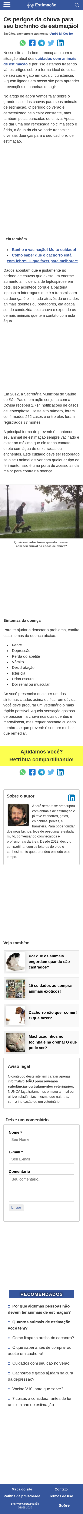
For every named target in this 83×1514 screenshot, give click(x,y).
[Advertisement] (41, 189)
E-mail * (16, 1152)
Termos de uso (61, 1496)
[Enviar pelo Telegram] (41, 43)
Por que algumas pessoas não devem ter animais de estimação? (39, 1309)
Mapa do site (22, 1489)
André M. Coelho (61, 33)
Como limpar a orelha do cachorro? (43, 1337)
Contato (61, 1489)
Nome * (15, 1132)
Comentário (19, 1171)
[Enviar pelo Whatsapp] (22, 43)
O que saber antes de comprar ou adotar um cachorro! (40, 1350)
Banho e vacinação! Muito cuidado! (44, 250)
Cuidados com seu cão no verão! (41, 1363)
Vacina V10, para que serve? (37, 1388)
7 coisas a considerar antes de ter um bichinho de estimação (39, 1401)
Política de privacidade (22, 1496)
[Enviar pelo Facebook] (32, 43)
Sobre (64, 1505)
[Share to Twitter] (50, 43)
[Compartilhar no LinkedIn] (60, 43)
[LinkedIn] (71, 798)
